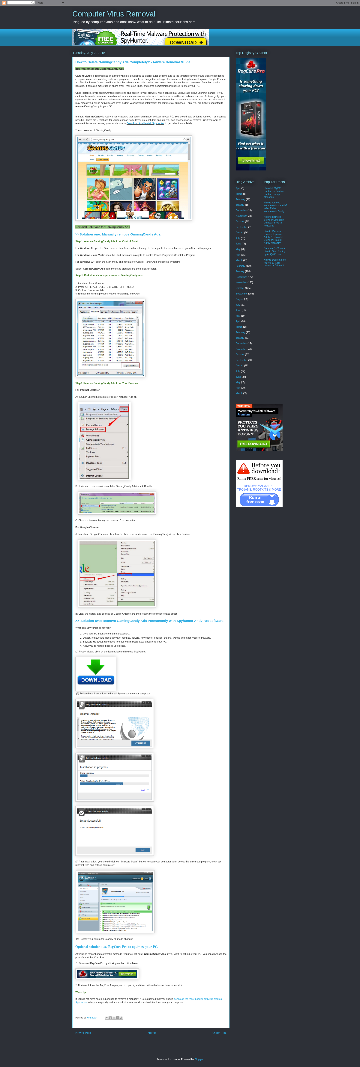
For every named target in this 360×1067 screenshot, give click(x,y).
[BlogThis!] (110, 1018)
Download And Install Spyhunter (145, 123)
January (240, 204)
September (242, 227)
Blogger (199, 1059)
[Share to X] (114, 1018)
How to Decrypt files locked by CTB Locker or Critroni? (275, 262)
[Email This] (107, 1018)
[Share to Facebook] (117, 1018)
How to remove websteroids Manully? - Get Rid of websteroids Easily (275, 207)
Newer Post (83, 1032)
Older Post (219, 1032)
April (238, 188)
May (238, 249)
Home (152, 1032)
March (239, 193)
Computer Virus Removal (113, 14)
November (241, 215)
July (238, 238)
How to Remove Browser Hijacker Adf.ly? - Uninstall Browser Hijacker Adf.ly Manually (273, 237)
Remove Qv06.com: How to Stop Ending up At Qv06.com (275, 251)
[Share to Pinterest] (121, 1018)
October (240, 221)
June (238, 243)
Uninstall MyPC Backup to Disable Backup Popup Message (274, 192)
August (239, 232)
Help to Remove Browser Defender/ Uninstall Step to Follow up (274, 221)
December (241, 210)
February (240, 199)
